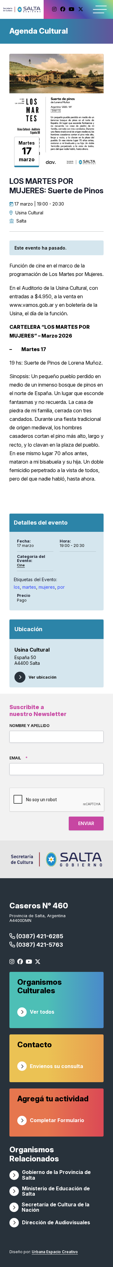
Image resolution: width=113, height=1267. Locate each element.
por (61, 587)
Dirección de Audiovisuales (56, 1222)
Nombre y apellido (29, 725)
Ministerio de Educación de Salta (56, 1191)
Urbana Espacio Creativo (55, 1251)
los (17, 587)
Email (18, 758)
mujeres (47, 587)
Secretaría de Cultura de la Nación (55, 1207)
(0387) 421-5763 (39, 944)
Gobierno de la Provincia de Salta (56, 1175)
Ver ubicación (42, 677)
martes (29, 587)
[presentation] (57, 800)
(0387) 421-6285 (39, 936)
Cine (21, 565)
